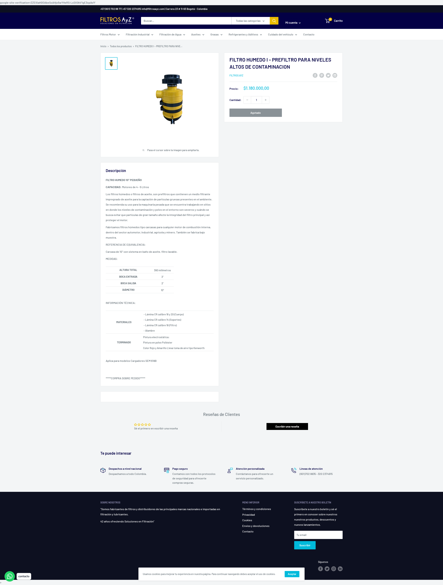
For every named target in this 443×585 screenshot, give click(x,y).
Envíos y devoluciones (255, 525)
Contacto (308, 34)
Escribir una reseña (287, 426)
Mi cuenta (291, 22)
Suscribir (304, 545)
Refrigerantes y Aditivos (243, 34)
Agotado (255, 112)
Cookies (247, 520)
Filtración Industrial (138, 34)
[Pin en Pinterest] (321, 75)
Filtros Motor (108, 34)
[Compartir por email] (334, 75)
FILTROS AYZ (236, 75)
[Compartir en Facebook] (315, 75)
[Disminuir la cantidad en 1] (247, 100)
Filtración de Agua (170, 34)
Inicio (103, 46)
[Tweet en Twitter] (328, 75)
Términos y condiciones (256, 508)
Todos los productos (121, 46)
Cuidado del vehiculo (280, 34)
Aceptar (292, 574)
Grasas (214, 34)
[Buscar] (274, 21)
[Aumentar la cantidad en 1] (265, 100)
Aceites (196, 34)
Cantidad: (235, 99)
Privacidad (248, 514)
